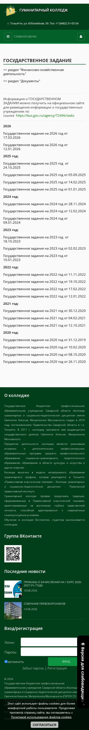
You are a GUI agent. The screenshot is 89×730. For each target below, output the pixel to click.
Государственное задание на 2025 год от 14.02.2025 (44, 182)
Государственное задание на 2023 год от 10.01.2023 (35, 257)
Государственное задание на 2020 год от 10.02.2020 (44, 347)
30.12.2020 (77, 310)
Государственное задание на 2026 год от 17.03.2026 (35, 135)
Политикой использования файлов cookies (41, 717)
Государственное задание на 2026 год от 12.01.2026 (35, 147)
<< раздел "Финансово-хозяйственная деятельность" (33, 72)
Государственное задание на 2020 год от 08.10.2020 (44, 354)
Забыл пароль (33, 668)
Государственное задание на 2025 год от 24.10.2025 (35, 165)
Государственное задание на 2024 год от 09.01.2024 (35, 220)
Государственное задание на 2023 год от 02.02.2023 (44, 248)
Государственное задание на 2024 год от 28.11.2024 (44, 204)
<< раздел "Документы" (21, 81)
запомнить (15, 661)
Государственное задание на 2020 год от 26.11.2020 (44, 361)
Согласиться (44, 725)
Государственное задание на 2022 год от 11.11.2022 (44, 274)
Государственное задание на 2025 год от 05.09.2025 (44, 175)
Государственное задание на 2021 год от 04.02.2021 (44, 318)
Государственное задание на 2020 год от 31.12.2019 (44, 340)
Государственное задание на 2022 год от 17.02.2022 (44, 289)
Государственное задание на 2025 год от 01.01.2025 (44, 189)
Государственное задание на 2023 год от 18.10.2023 (35, 239)
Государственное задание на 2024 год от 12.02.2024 (44, 211)
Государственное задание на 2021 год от (35, 310)
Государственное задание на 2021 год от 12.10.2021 (44, 325)
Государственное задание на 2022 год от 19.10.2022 (44, 281)
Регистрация (57, 668)
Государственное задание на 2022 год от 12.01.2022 (44, 296)
